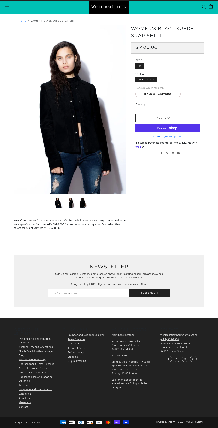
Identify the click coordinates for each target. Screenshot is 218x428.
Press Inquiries (76, 339)
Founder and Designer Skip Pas (86, 334)
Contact (23, 406)
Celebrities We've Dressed (34, 368)
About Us (24, 398)
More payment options (167, 136)
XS (140, 65)
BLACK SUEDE (146, 79)
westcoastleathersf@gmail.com (178, 334)
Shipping (73, 356)
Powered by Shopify (165, 421)
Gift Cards (73, 343)
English (19, 422)
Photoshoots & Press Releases (36, 363)
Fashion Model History (32, 359)
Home (22, 21)
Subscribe (148, 293)
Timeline (24, 385)
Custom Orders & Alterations (36, 347)
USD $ (36, 422)
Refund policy (76, 352)
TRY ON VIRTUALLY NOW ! (158, 93)
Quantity (140, 104)
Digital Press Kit (77, 361)
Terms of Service (77, 348)
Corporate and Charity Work (35, 389)
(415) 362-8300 (169, 339)
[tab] (58, 203)
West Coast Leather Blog (33, 372)
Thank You (25, 402)
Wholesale (25, 393)
